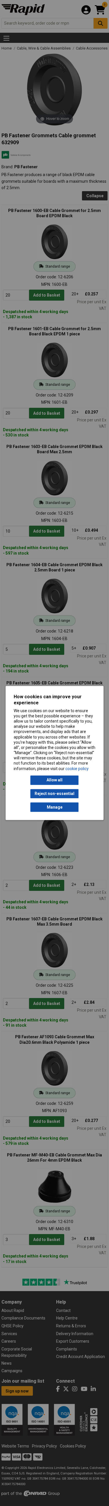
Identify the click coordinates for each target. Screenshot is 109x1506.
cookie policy (77, 768)
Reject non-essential (54, 793)
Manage (54, 807)
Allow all (54, 780)
